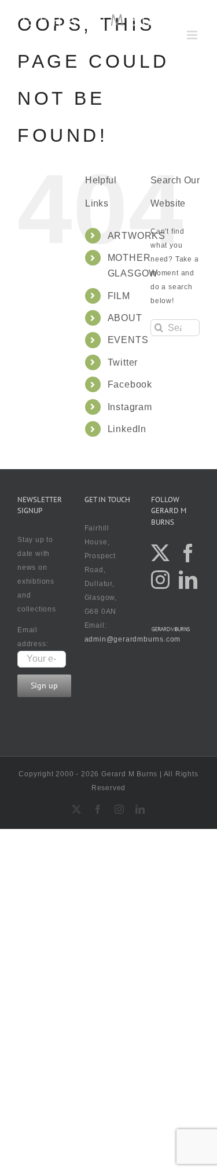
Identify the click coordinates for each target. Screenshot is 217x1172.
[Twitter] (160, 553)
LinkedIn (127, 429)
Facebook (130, 384)
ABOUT (125, 318)
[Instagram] (160, 579)
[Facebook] (188, 553)
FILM (119, 296)
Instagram (130, 407)
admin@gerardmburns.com (132, 639)
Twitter (123, 362)
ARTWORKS (136, 236)
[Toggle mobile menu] (193, 35)
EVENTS (128, 340)
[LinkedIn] (188, 579)
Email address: (32, 637)
